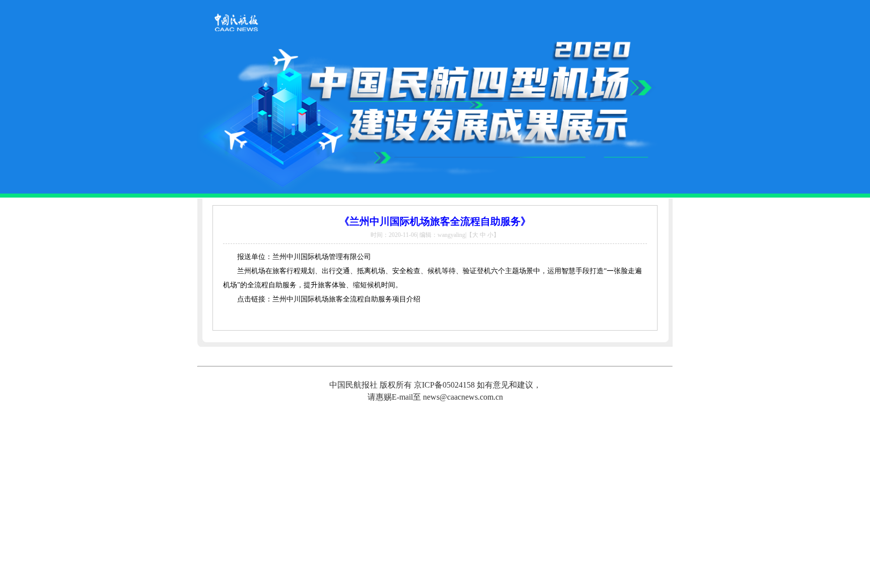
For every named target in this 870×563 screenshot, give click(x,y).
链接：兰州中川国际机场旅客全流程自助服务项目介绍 (335, 299)
